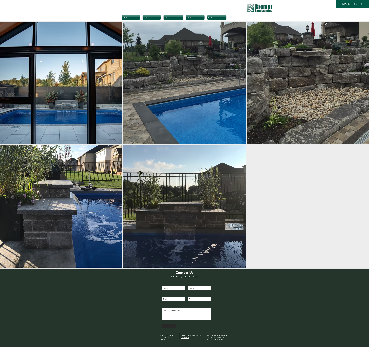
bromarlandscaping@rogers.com (191, 336)
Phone (190, 295)
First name (165, 284)
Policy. (209, 337)
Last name (191, 284)
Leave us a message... (169, 306)
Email (164, 295)
